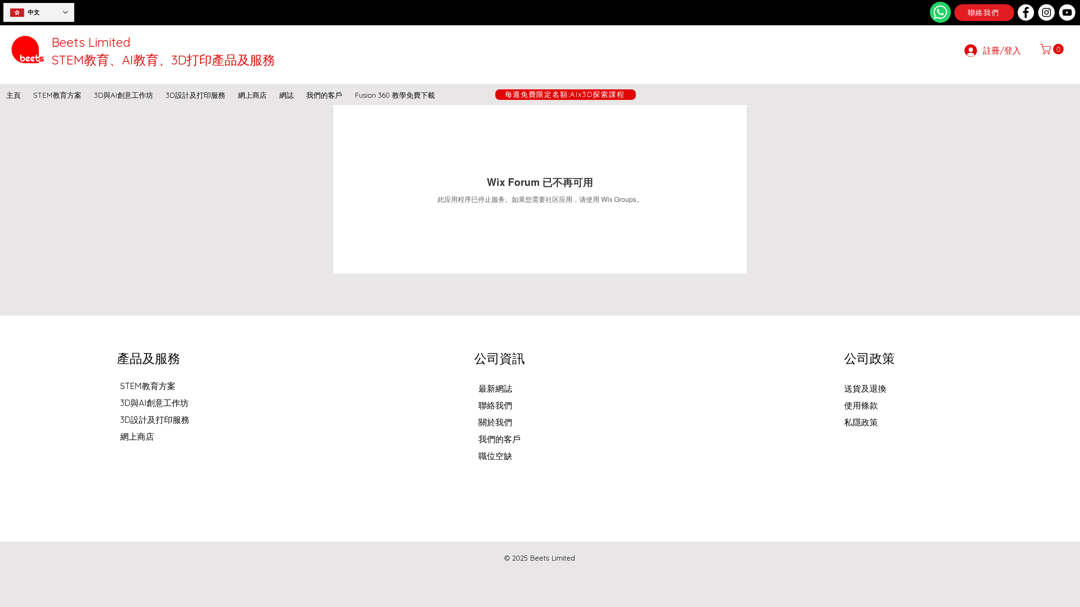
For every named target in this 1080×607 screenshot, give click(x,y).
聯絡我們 (495, 405)
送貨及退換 (865, 388)
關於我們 (495, 422)
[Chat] (940, 12)
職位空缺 (495, 456)
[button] (1053, 49)
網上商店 (137, 436)
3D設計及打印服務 (154, 419)
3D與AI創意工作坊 (154, 403)
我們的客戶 (499, 439)
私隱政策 (861, 422)
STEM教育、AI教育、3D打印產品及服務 (163, 60)
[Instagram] (1046, 12)
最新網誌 (495, 388)
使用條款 (861, 405)
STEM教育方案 (148, 386)
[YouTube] (1067, 12)
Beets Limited (90, 42)
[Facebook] (1026, 12)
